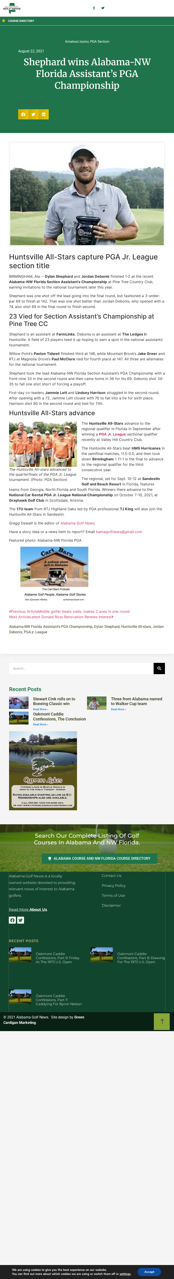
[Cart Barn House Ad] (54, 601)
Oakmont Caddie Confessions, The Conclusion (59, 716)
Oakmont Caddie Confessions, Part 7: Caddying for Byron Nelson (59, 1000)
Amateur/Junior (77, 42)
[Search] (159, 668)
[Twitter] (20, 920)
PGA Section (99, 42)
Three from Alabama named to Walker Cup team (136, 701)
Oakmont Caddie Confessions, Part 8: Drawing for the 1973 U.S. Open (141, 958)
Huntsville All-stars (136, 626)
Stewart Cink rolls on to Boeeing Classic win (54, 701)
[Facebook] (12, 920)
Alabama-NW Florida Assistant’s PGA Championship (50, 626)
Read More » (40, 709)
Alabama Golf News (77, 523)
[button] (23, 114)
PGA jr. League (35, 632)
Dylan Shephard (107, 626)
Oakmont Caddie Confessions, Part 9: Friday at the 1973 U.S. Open (58, 958)
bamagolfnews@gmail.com (119, 531)
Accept (149, 1272)
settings (125, 1274)
